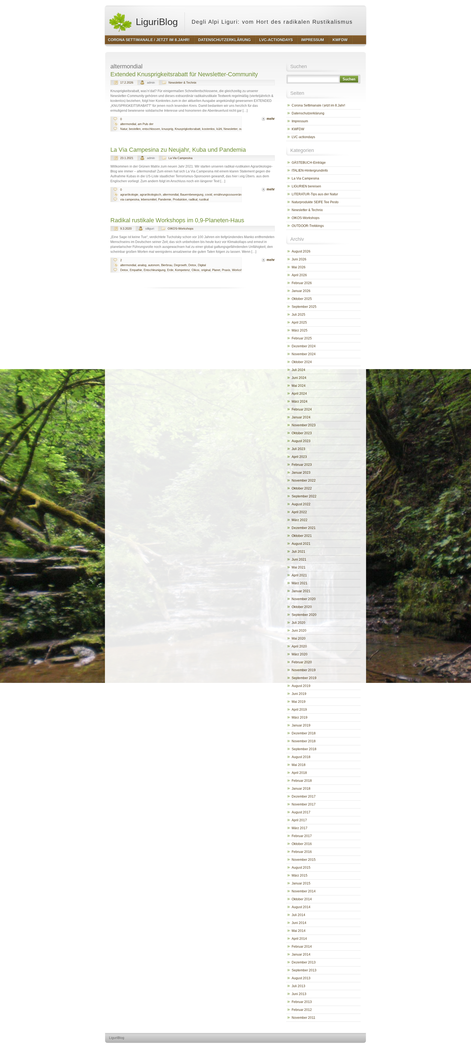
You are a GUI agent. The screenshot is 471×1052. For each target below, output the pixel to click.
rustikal (204, 199)
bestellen (135, 128)
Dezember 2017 (304, 796)
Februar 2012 (302, 1010)
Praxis (226, 270)
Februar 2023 (302, 465)
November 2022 (304, 480)
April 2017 (299, 820)
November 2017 (304, 804)
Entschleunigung (154, 270)
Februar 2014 (302, 946)
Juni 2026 (299, 259)
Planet (216, 270)
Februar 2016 (302, 852)
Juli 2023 (298, 449)
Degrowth (180, 265)
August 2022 (301, 504)
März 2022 (299, 520)
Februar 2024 (302, 409)
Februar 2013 (302, 1002)
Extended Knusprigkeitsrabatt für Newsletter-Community (184, 74)
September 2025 (304, 307)
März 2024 (299, 401)
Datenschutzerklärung (308, 113)
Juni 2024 (299, 378)
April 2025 (299, 322)
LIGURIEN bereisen (306, 186)
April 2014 (299, 939)
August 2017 (301, 812)
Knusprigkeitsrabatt (187, 128)
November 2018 (304, 741)
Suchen (349, 79)
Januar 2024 (301, 417)
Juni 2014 (299, 923)
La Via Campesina (180, 158)
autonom (153, 265)
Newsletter (230, 128)
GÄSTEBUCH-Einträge (309, 163)
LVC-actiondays (303, 137)
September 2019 (304, 678)
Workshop (239, 270)
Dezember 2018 (304, 733)
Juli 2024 (298, 370)
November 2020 (304, 599)
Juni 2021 (299, 559)
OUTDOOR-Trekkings (308, 226)
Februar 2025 (302, 338)
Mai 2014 (299, 931)
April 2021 (299, 575)
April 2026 (299, 275)
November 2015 (304, 860)
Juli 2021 (298, 552)
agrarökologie (129, 194)
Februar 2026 (302, 283)
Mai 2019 (299, 702)
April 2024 (299, 394)
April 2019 (299, 710)
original (205, 270)
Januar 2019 (301, 725)
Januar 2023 (301, 473)
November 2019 (304, 670)
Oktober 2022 (302, 488)
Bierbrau (166, 265)
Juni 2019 (299, 694)
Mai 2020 (299, 638)
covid (208, 194)
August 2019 (301, 686)
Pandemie (164, 199)
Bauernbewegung (191, 194)
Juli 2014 (298, 915)
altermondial (128, 124)
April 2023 (299, 457)
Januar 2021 (301, 591)
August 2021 (301, 544)
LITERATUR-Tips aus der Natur (315, 194)
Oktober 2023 (302, 433)
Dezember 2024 (304, 346)
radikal (193, 199)
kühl (219, 128)
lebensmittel (148, 199)
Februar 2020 (302, 662)
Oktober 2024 (302, 362)
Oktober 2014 (302, 899)
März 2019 (299, 717)
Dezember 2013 (304, 962)
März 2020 (299, 654)
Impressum (300, 121)
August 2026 (301, 251)
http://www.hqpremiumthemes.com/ (344, 1048)
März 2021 (299, 583)
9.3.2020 (126, 228)
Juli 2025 (298, 315)
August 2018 (301, 757)
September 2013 (304, 970)
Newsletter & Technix (182, 82)
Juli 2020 (298, 623)
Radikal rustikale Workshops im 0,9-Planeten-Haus (177, 220)
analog (142, 265)
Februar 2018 (302, 781)
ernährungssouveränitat (229, 194)
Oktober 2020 (302, 607)
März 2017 (299, 828)
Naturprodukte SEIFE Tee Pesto (315, 202)
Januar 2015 (301, 883)
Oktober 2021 (302, 536)
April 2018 (299, 773)
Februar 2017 (302, 836)
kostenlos (208, 128)
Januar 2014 (301, 954)
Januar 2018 (301, 788)
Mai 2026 (299, 267)
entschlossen (151, 128)
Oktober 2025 (302, 299)
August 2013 (301, 978)
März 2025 (299, 330)
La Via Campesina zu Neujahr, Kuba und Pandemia (178, 149)
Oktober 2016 (302, 844)
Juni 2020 (299, 631)
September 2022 (304, 496)
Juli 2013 (298, 986)
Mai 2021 (299, 567)
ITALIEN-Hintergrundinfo (310, 170)
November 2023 (304, 425)
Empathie (136, 270)
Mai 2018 (299, 765)
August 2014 (301, 907)
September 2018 (304, 749)
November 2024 (304, 354)
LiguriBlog (155, 21)
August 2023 (301, 441)
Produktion (180, 199)
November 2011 (303, 1018)
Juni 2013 (299, 994)
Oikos (196, 270)
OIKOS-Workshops (181, 228)
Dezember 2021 (304, 528)
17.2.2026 (126, 82)
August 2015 (301, 867)
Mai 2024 (299, 386)
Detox (192, 265)
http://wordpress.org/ (303, 1048)
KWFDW (298, 129)
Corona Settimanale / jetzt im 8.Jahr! (318, 105)
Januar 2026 (301, 291)
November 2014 (304, 891)
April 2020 (299, 646)
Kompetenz (182, 270)
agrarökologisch (150, 194)
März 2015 (299, 875)
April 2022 (299, 512)
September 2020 (304, 615)
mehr (271, 119)
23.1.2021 (126, 158)
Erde (170, 270)
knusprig (167, 128)
